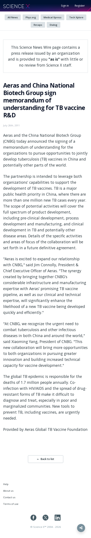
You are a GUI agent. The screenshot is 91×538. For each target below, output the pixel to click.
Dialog (53, 24)
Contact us (9, 497)
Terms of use (10, 503)
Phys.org (31, 17)
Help (5, 484)
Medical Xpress (52, 17)
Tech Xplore (76, 17)
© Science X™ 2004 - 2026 (45, 526)
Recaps (38, 24)
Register (80, 5)
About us (8, 490)
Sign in (65, 5)
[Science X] (16, 6)
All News (13, 17)
